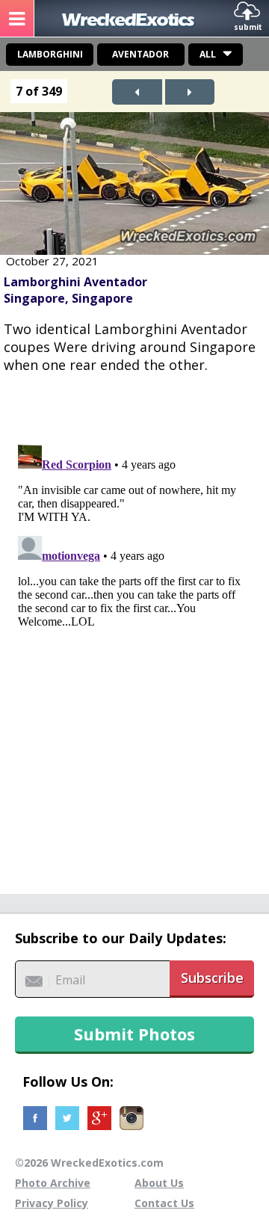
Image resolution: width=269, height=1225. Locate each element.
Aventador (140, 54)
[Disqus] (134, 625)
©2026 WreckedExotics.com (89, 1162)
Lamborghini (50, 54)
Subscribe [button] (212, 978)
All (208, 54)
